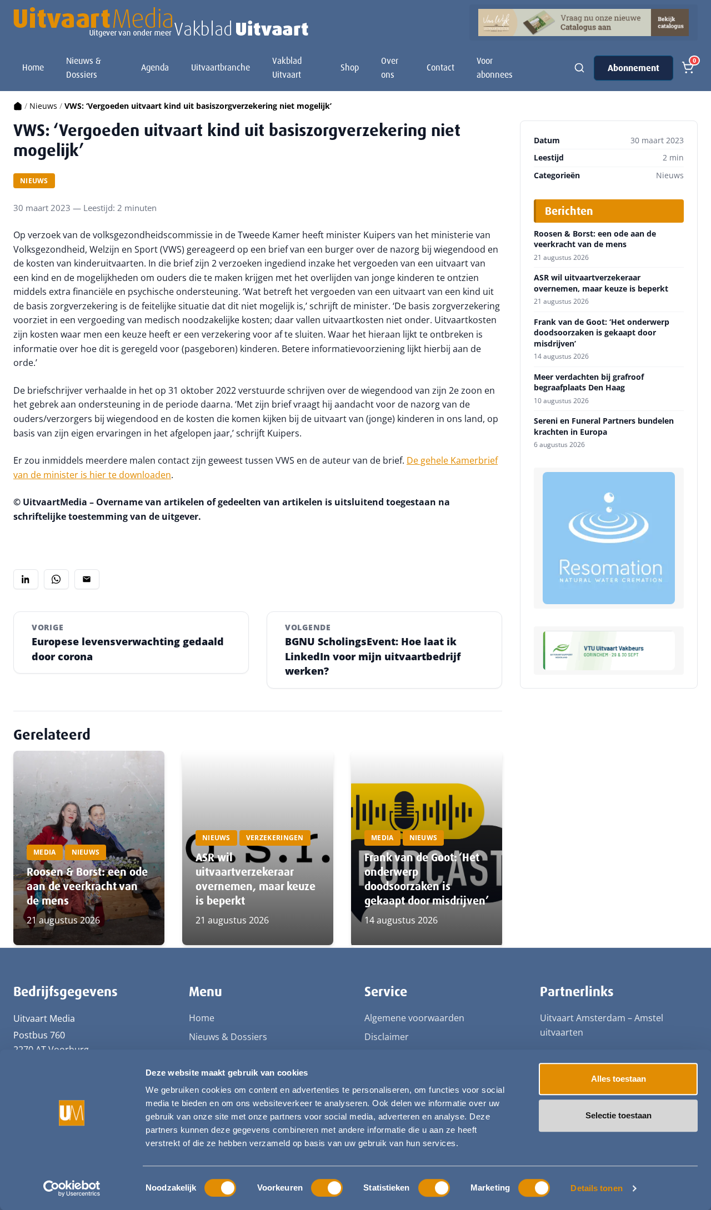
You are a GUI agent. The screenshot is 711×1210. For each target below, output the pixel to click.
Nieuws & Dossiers (83, 68)
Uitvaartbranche (220, 67)
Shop (350, 67)
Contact (440, 67)
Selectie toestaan (618, 1115)
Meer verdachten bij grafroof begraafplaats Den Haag (589, 382)
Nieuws (43, 106)
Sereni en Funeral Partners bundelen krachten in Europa (604, 426)
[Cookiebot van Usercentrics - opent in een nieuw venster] (72, 1188)
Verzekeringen (275, 837)
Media (44, 852)
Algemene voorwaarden (414, 1018)
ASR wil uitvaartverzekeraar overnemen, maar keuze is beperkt (256, 879)
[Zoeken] (579, 68)
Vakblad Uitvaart (287, 68)
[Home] (17, 106)
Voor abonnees (495, 68)
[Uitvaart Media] (160, 22)
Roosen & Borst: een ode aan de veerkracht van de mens (87, 886)
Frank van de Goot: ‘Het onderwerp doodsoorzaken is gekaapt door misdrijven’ (426, 879)
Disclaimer (386, 1037)
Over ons (389, 68)
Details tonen (596, 1188)
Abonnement (633, 68)
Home (33, 67)
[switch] (327, 1188)
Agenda (155, 67)
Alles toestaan (618, 1078)
